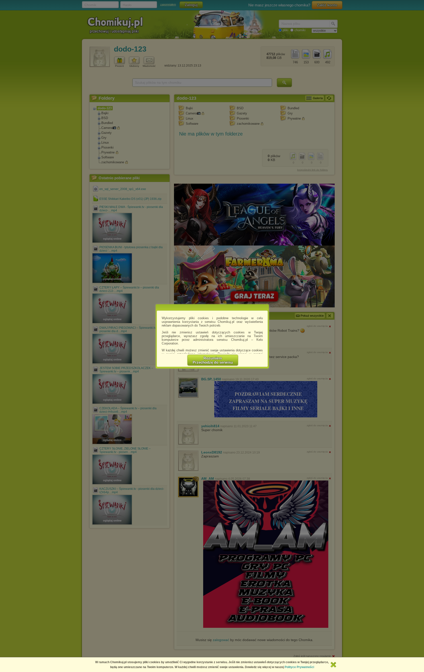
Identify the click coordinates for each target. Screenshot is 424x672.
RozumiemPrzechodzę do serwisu (213, 360)
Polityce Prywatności (299, 667)
